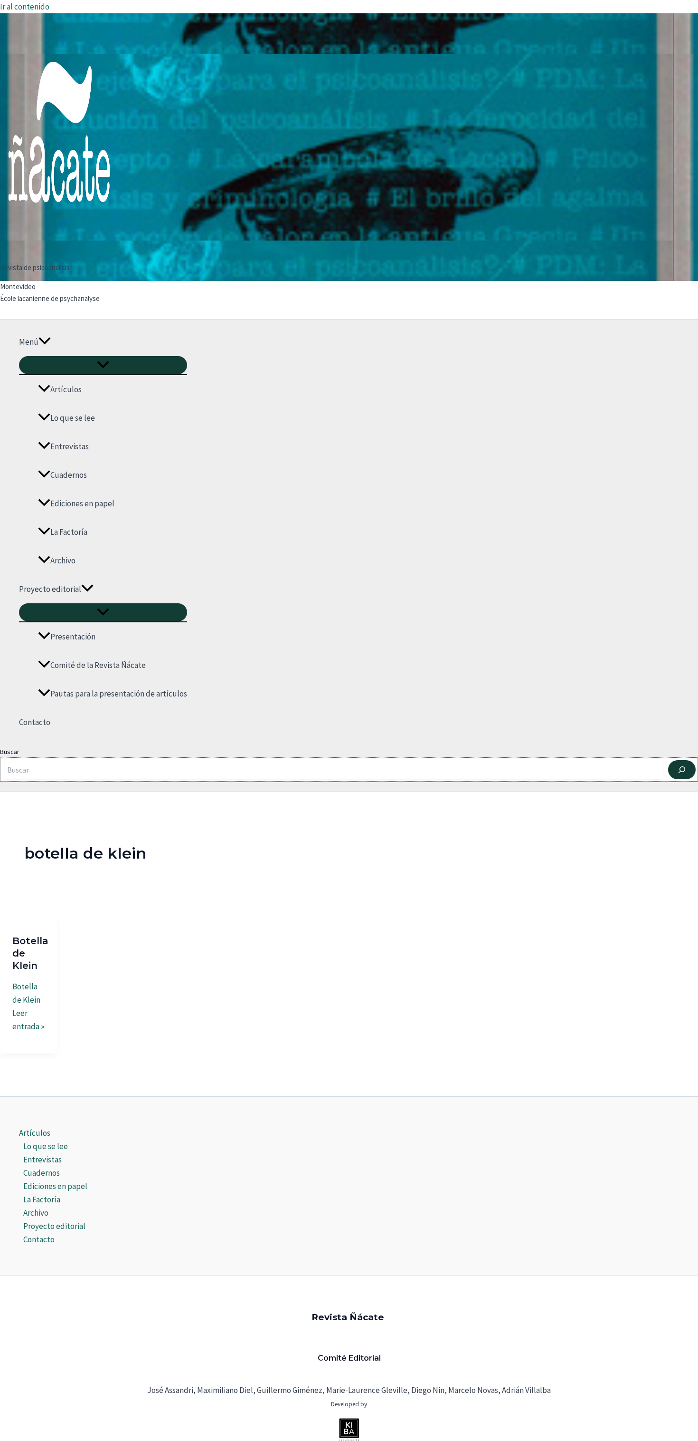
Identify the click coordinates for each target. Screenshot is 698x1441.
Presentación (72, 636)
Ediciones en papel (82, 503)
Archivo (62, 560)
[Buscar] (682, 769)
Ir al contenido (24, 6)
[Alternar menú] (103, 365)
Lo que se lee (72, 418)
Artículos (66, 389)
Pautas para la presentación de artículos (118, 693)
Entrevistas (69, 446)
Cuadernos (68, 475)
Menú (28, 342)
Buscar (9, 751)
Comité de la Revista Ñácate (98, 665)
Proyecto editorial (50, 589)
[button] (44, 342)
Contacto (34, 722)
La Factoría (68, 532)
